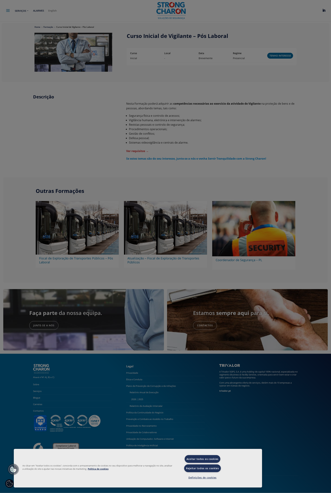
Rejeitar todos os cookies (202, 468)
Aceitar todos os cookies (202, 459)
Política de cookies (98, 468)
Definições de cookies (202, 477)
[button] (13, 469)
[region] (138, 468)
